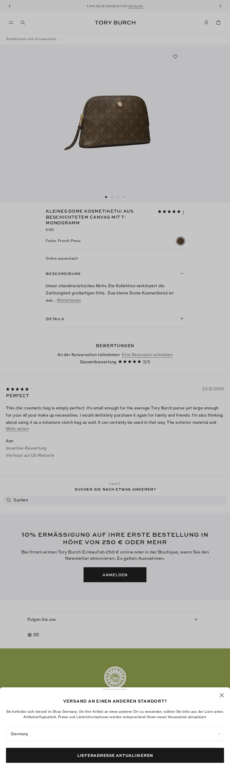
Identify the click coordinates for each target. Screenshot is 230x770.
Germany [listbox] (19, 733)
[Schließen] (221, 695)
